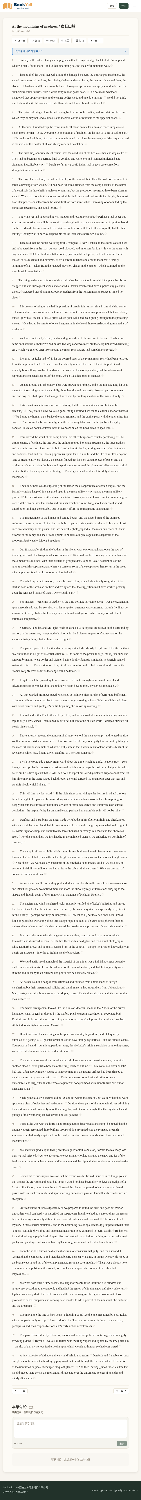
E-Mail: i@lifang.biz (102, 1490)
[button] (17, 60)
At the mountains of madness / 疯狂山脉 (43, 26)
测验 (52, 40)
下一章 (93, 40)
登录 (112, 5)
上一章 (21, 40)
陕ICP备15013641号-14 (126, 1490)
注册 (123, 5)
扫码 (81, 40)
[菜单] (134, 6)
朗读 (37, 40)
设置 (66, 40)
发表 (122, 1443)
